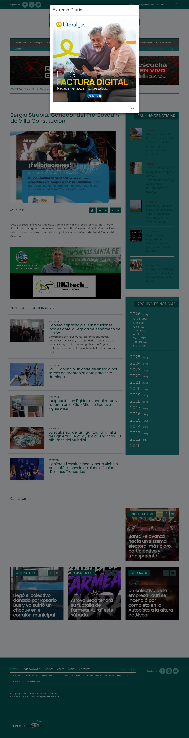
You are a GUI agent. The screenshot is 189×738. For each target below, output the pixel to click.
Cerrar (132, 108)
